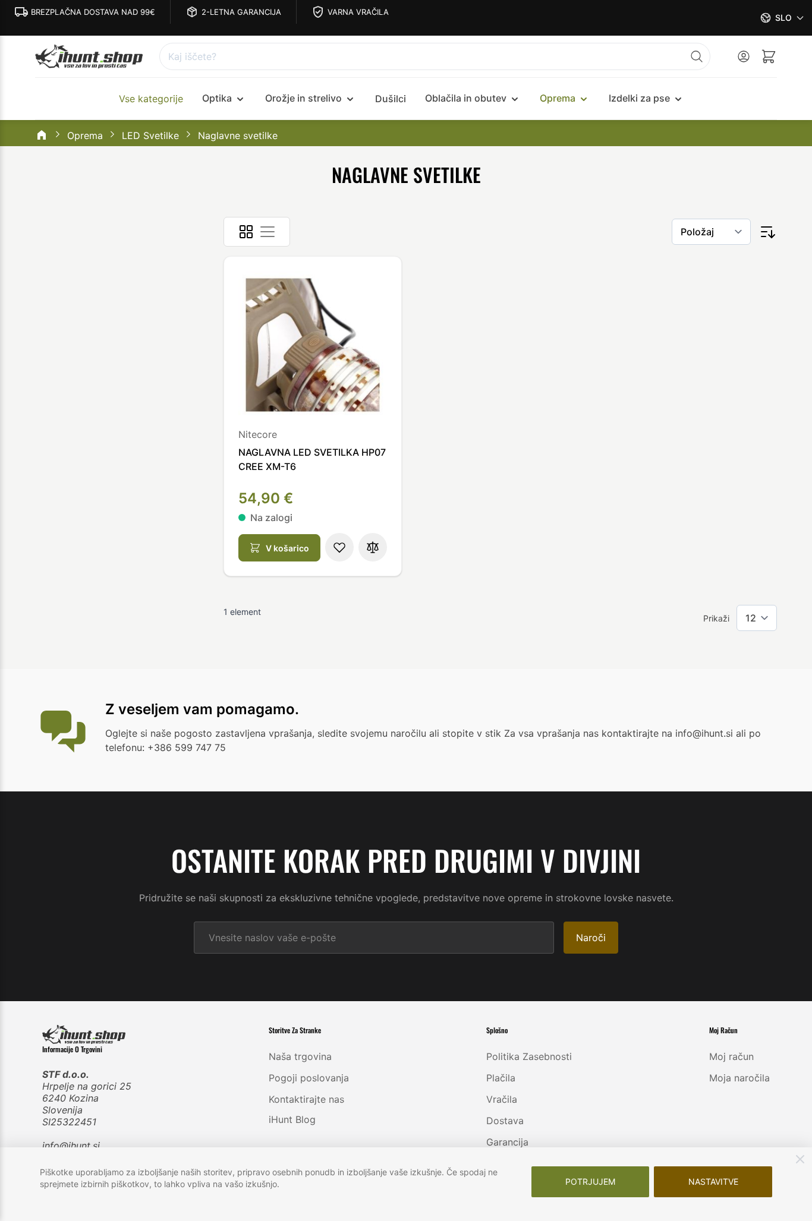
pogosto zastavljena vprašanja (243, 733)
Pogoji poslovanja (309, 1078)
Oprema (85, 135)
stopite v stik (471, 733)
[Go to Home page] (89, 57)
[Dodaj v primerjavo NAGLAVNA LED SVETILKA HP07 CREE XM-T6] (372, 547)
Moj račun (731, 1056)
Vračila (501, 1099)
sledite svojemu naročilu (371, 733)
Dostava (505, 1121)
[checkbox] (246, 231)
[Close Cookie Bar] (800, 1159)
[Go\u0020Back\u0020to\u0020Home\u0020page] (41, 136)
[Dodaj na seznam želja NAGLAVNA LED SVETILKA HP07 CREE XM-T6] (339, 547)
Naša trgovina (300, 1056)
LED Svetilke (150, 135)
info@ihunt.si (71, 1145)
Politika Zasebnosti (529, 1056)
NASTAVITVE (713, 1181)
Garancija (507, 1142)
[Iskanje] (697, 56)
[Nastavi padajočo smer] (767, 231)
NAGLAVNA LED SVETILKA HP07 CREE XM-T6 (312, 459)
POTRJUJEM (590, 1181)
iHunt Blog (292, 1119)
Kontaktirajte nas (306, 1099)
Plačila (500, 1078)
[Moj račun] (744, 56)
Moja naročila (739, 1078)
